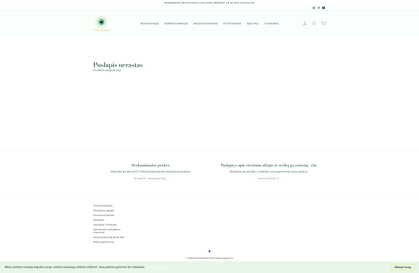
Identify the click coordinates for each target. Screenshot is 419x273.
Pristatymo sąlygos (103, 210)
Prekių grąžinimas (103, 242)
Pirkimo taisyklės (102, 206)
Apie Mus (253, 23)
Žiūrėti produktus (150, 178)
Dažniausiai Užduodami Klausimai (107, 231)
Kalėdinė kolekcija (176, 23)
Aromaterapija (150, 23)
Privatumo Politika (103, 215)
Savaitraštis (268, 178)
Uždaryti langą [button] (402, 267)
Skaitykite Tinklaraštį (105, 225)
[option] (209, 3)
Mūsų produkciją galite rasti (109, 237)
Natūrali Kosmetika (205, 23)
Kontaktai (98, 220)
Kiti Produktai (232, 23)
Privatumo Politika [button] (157, 267)
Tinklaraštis (271, 23)
